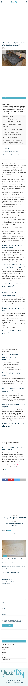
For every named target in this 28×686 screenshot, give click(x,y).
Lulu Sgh (8, 48)
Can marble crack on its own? (10, 137)
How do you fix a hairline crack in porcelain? (13, 129)
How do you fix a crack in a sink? (11, 131)
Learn (6, 40)
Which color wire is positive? (10, 562)
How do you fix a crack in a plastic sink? (12, 142)
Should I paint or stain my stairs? (11, 572)
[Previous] (13, 159)
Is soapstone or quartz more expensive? (13, 140)
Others (4, 657)
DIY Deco (4, 652)
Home (3, 40)
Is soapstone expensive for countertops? (13, 139)
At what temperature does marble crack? (13, 127)
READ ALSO (9, 118)
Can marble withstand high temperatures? (13, 143)
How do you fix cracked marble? (11, 132)
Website (4, 614)
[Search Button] (24, 634)
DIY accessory (6, 647)
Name (4, 602)
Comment (4, 586)
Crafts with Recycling (8, 644)
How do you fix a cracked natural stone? (12, 123)
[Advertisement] (14, 22)
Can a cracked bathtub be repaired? (12, 559)
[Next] (15, 159)
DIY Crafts (5, 649)
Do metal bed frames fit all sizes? (13, 119)
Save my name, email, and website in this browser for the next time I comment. (13, 621)
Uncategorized (6, 659)
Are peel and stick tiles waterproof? (14, 121)
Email (4, 608)
